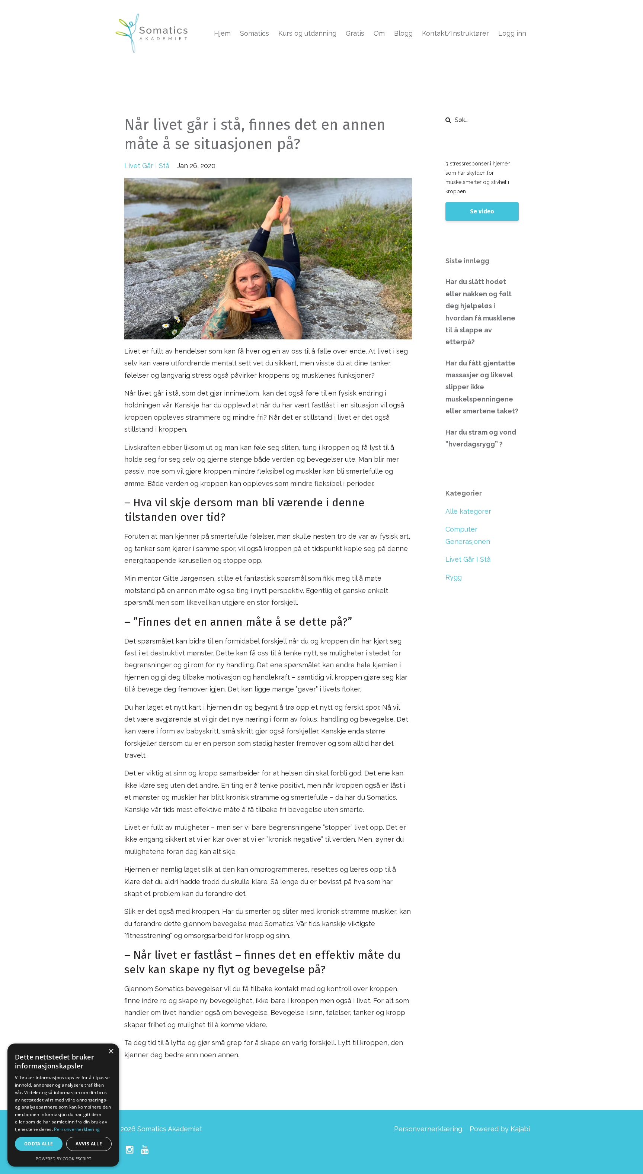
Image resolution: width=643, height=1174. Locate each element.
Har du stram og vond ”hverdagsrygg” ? (480, 438)
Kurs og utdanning (307, 33)
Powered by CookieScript (63, 1158)
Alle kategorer (468, 511)
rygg (453, 577)
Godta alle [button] (38, 1144)
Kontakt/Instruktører (455, 33)
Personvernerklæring (428, 1129)
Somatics (254, 33)
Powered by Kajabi (500, 1129)
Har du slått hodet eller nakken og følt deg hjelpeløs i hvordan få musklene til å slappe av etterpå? (480, 312)
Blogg (403, 33)
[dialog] (63, 1105)
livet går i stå (146, 166)
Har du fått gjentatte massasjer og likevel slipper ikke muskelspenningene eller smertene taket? (481, 387)
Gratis (355, 33)
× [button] (110, 1051)
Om (379, 33)
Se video (482, 211)
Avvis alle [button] (89, 1144)
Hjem (222, 33)
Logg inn (512, 33)
